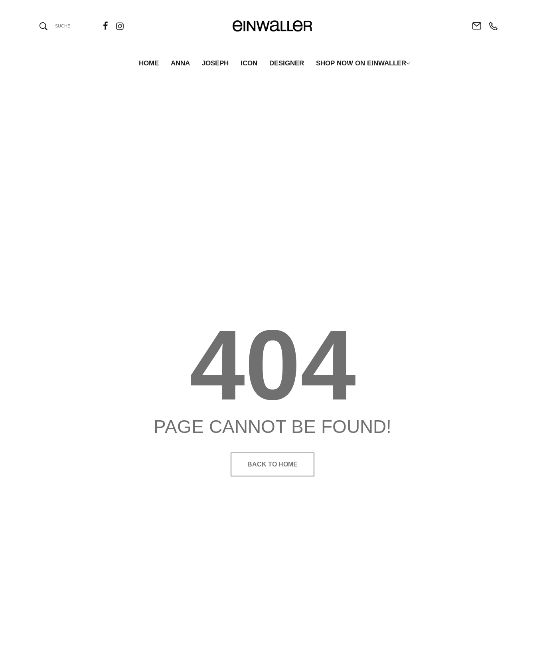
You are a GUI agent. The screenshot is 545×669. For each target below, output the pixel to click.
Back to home (272, 464)
